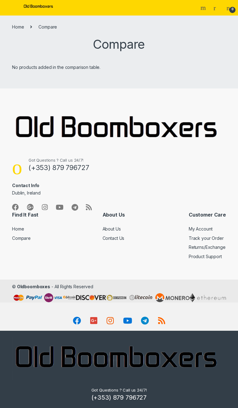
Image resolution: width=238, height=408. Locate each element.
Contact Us (114, 238)
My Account (201, 228)
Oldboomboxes (33, 286)
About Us (112, 228)
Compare (21, 238)
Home (18, 26)
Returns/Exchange (207, 247)
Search (204, 7)
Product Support (205, 256)
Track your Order (206, 238)
